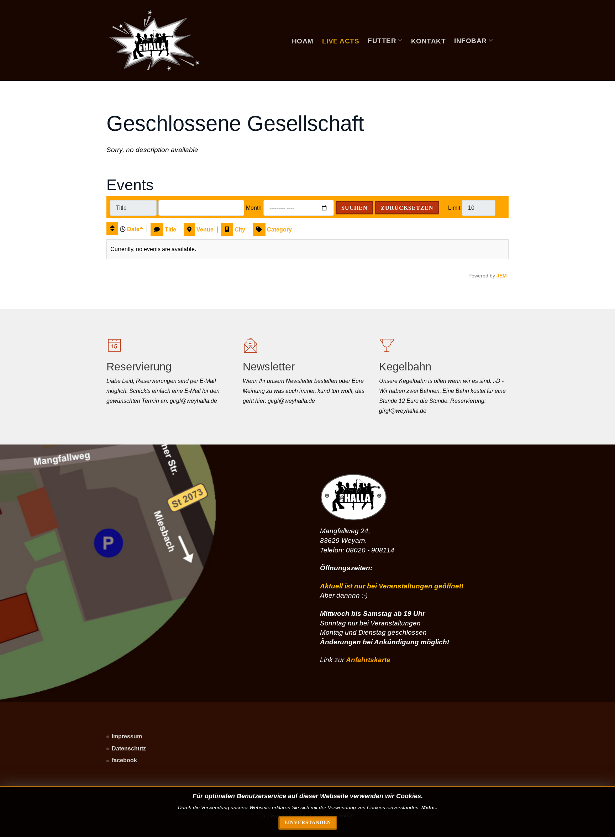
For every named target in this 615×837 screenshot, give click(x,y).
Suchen (354, 208)
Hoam (303, 41)
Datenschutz (129, 748)
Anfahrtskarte (368, 660)
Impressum (127, 736)
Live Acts (340, 41)
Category (279, 230)
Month (254, 208)
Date (133, 229)
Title (170, 230)
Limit (454, 208)
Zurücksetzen (407, 208)
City (240, 230)
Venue (205, 230)
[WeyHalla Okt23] (154, 40)
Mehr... (429, 807)
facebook (124, 760)
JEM (501, 276)
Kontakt (428, 41)
